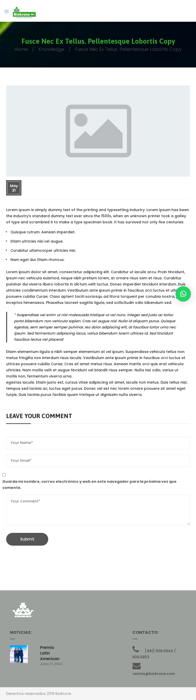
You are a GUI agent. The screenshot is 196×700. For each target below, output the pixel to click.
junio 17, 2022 (51, 663)
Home (21, 49)
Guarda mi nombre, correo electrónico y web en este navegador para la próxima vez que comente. (89, 484)
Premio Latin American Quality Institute (49, 659)
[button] (183, 294)
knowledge (51, 49)
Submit (27, 539)
